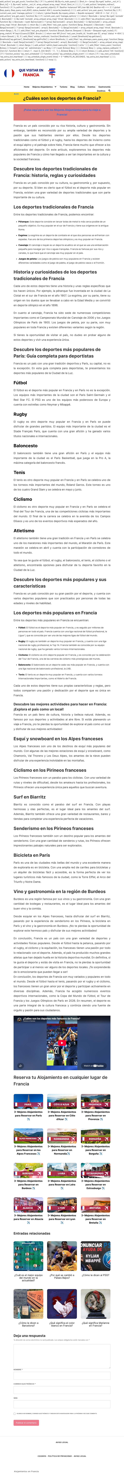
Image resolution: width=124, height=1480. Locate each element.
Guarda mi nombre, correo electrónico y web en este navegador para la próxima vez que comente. (57, 1413)
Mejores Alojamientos (42, 87)
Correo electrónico (25, 1384)
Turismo (63, 87)
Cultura (81, 87)
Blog (72, 87)
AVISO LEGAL (62, 1442)
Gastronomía (104, 87)
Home (26, 87)
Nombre (18, 1370)
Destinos (101, 91)
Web (16, 1398)
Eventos (91, 87)
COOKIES (42, 1456)
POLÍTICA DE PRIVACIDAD (60, 1456)
